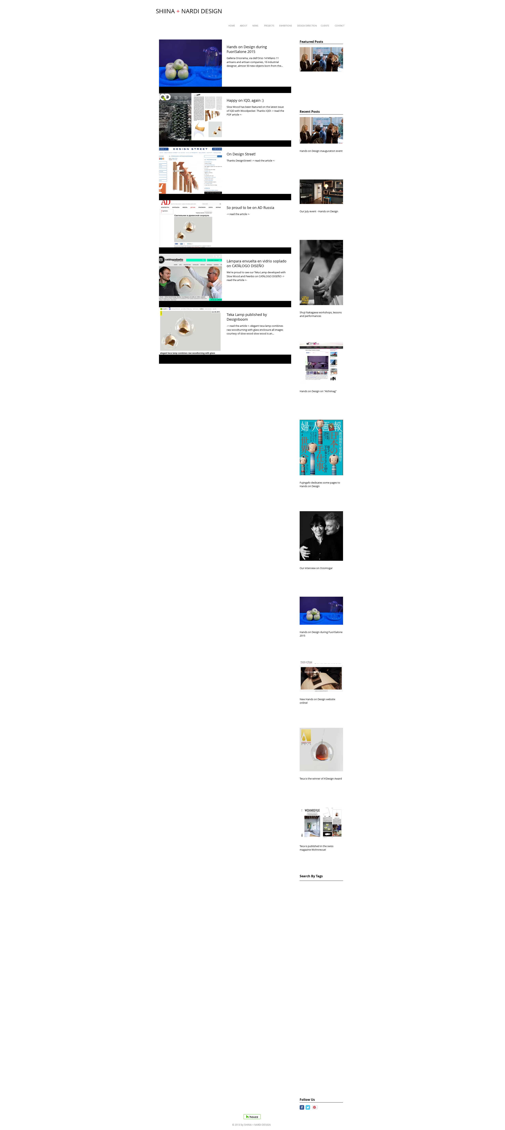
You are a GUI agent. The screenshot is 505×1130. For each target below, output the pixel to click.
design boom (308, 952)
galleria (305, 1027)
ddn (324, 940)
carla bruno (317, 921)
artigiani (334, 903)
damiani (313, 940)
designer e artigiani (312, 977)
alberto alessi (308, 890)
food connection (310, 1009)
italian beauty (309, 1083)
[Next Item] (337, 59)
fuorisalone (325, 1021)
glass (324, 1040)
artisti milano (334, 909)
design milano (309, 965)
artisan (318, 909)
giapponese (307, 1033)
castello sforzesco (311, 934)
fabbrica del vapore (321, 996)
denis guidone (309, 946)
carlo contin (335, 921)
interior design (309, 1077)
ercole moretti (326, 983)
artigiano (305, 909)
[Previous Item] (306, 59)
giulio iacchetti (309, 1040)
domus (332, 977)
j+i (321, 1090)
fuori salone (307, 1021)
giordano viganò (328, 1033)
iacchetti (314, 1058)
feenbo (304, 1002)
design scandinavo (312, 971)
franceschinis (308, 1015)
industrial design (311, 1065)
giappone (332, 1027)
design (325, 946)
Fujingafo (325, 884)
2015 (314, 884)
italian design (329, 1083)
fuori (323, 1015)
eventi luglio (317, 990)
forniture (329, 1009)
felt (313, 1002)
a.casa (338, 884)
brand (338, 915)
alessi (338, 890)
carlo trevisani (309, 927)
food (330, 1002)
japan (329, 1090)
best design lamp (311, 915)
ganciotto (318, 1027)
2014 (305, 884)
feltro (321, 1002)
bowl (328, 915)
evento (332, 990)
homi (303, 1058)
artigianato (307, 896)
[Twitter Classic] (308, 1107)
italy (314, 1090)
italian (326, 1077)
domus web (307, 983)
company (331, 934)
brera (303, 921)
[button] (232, 26)
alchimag (326, 890)
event (303, 990)
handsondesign (310, 1052)
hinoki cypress (332, 1052)
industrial (328, 1058)
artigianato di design (313, 903)
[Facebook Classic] (302, 1107)
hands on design (311, 1046)
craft (303, 940)
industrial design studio (315, 1071)
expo (303, 996)
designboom (335, 971)
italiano (305, 1090)
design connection (312, 959)
